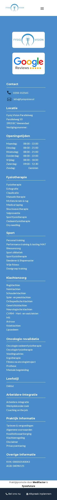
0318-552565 (20, 92)
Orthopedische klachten (19, 301)
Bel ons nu (14, 493)
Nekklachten (13, 288)
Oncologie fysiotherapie (19, 349)
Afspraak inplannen (39, 493)
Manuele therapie (15, 196)
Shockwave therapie (17, 208)
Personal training (15, 240)
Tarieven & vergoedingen (19, 425)
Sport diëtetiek (14, 252)
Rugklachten (13, 285)
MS (8, 317)
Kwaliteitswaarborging (19, 433)
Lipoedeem (12, 329)
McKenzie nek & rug (17, 200)
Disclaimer (12, 441)
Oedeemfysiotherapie (18, 220)
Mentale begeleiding (17, 369)
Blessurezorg (13, 248)
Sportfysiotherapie (16, 216)
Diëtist (10, 385)
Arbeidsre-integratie (17, 401)
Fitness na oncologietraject (21, 361)
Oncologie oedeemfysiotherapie (23, 345)
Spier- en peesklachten (18, 297)
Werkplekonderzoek (17, 405)
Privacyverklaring (16, 445)
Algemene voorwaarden (19, 429)
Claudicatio (12, 192)
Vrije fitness (12, 264)
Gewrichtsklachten (16, 305)
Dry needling (13, 224)
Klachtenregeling (15, 437)
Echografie (12, 188)
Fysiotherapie (13, 184)
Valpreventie (13, 212)
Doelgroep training (16, 268)
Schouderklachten (16, 293)
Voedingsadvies (14, 353)
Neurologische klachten (19, 309)
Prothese (11, 365)
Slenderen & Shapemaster (20, 260)
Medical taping (14, 204)
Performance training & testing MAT (26, 244)
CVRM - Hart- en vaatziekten (22, 313)
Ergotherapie (13, 357)
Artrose (10, 321)
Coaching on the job (17, 409)
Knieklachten (13, 325)
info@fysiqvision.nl (24, 99)
